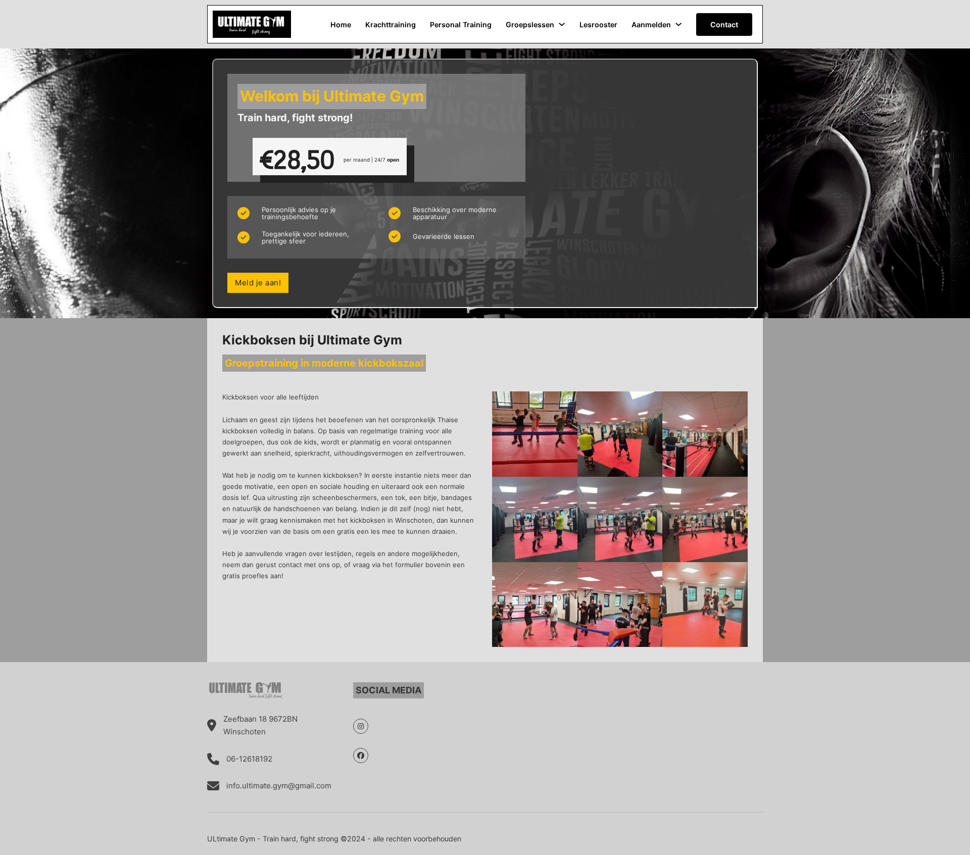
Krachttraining (390, 24)
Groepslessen (530, 24)
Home (340, 24)
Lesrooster (598, 24)
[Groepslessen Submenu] (561, 24)
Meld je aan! (258, 282)
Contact (724, 24)
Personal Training (461, 24)
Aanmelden (651, 24)
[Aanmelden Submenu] (678, 24)
